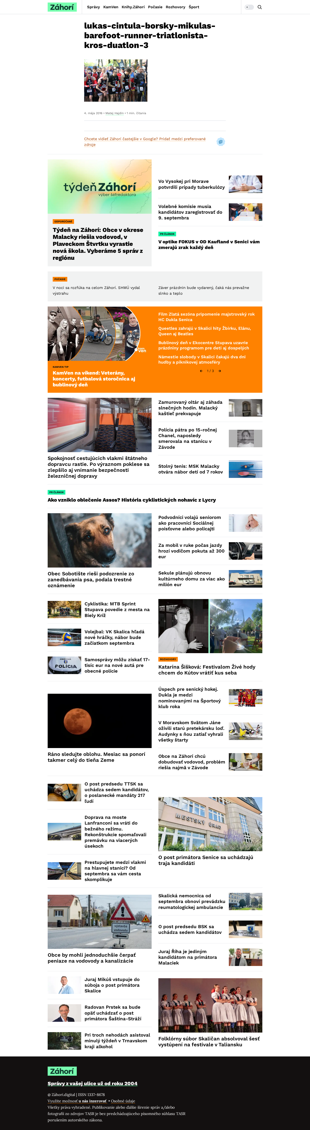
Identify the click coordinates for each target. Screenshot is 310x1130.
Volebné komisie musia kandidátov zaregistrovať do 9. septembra (190, 212)
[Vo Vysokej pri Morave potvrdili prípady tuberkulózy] (245, 184)
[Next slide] (219, 370)
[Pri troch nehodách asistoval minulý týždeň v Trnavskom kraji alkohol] (64, 1041)
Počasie (155, 7)
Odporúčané (63, 221)
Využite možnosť (77, 1101)
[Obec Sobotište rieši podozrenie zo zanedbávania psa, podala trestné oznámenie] (100, 540)
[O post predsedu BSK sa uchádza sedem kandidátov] (245, 929)
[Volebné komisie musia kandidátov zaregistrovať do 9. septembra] (245, 212)
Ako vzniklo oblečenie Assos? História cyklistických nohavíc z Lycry (132, 500)
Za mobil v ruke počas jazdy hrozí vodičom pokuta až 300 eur (191, 551)
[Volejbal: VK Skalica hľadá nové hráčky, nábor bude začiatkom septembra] (64, 637)
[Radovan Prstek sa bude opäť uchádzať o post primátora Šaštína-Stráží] (64, 1013)
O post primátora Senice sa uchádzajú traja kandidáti (205, 860)
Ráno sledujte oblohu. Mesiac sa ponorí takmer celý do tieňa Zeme (96, 757)
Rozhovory (175, 7)
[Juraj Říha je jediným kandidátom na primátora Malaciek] (245, 957)
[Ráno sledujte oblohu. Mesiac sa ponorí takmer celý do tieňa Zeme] (100, 721)
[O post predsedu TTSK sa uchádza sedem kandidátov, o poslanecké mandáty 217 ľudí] (64, 792)
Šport (194, 7)
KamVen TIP (61, 366)
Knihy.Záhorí (133, 7)
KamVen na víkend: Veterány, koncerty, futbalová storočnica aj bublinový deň (94, 379)
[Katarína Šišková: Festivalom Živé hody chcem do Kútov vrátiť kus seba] (210, 626)
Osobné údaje (123, 1101)
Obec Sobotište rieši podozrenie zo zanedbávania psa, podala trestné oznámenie (91, 579)
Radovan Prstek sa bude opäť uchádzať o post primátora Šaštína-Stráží (113, 1012)
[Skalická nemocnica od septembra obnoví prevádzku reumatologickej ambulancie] (245, 901)
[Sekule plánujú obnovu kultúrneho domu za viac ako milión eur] (245, 579)
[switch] (249, 7)
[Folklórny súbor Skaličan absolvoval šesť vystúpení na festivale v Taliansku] (210, 1005)
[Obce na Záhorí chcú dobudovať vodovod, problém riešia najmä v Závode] (245, 762)
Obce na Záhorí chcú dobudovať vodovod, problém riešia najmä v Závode (191, 762)
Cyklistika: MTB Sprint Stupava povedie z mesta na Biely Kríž (117, 609)
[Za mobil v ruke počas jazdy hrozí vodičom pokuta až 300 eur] (245, 551)
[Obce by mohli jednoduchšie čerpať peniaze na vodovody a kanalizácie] (100, 922)
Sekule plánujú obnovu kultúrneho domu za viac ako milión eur (191, 578)
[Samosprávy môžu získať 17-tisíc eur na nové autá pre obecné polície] (64, 665)
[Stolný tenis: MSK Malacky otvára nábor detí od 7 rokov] (245, 469)
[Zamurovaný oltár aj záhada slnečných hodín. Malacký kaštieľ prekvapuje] (245, 408)
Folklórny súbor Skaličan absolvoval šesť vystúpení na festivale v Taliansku (209, 1042)
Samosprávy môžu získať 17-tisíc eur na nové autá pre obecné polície (117, 665)
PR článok (167, 234)
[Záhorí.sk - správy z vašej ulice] (62, 7)
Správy (93, 7)
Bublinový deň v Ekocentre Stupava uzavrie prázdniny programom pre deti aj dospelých (203, 345)
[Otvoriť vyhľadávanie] (259, 7)
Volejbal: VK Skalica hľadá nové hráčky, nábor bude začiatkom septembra (114, 637)
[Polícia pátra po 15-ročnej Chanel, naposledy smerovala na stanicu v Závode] (245, 438)
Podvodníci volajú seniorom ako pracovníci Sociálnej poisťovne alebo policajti (189, 523)
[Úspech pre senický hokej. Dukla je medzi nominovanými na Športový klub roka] (245, 698)
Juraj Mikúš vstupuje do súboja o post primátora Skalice (112, 985)
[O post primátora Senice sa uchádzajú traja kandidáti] (210, 824)
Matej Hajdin (114, 113)
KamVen (110, 7)
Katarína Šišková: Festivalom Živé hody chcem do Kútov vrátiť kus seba (206, 670)
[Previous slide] (201, 370)
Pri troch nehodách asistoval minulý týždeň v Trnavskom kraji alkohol (117, 1040)
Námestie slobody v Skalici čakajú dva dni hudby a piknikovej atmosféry (202, 359)
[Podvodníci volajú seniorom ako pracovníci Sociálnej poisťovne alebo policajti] (245, 523)
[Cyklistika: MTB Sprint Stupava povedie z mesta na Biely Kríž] (64, 609)
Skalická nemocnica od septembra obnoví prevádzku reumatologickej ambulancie (191, 901)
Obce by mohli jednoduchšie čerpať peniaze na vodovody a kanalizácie (92, 958)
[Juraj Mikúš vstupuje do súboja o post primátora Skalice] (64, 985)
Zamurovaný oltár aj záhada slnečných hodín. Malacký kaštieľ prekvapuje (190, 407)
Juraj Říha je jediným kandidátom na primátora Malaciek (187, 957)
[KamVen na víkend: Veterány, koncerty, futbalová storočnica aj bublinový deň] (100, 333)
